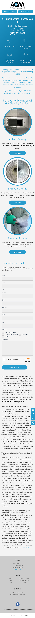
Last (3, 289)
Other (7, 336)
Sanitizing (25, 334)
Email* (4, 300)
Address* (4, 307)
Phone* (4, 293)
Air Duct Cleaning (10, 332)
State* (4, 322)
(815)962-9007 (24, 547)
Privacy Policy (24, 615)
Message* (5, 340)
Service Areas (17, 569)
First (3, 282)
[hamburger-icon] (32, 2)
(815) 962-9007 (17, 33)
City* (3, 315)
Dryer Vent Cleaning (11, 334)
